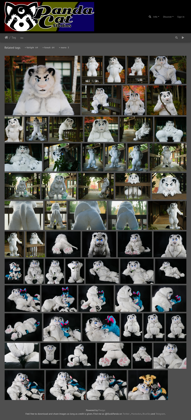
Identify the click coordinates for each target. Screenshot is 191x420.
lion (21, 38)
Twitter (126, 413)
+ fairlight (31, 47)
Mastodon (136, 413)
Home (6, 37)
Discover (167, 16)
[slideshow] (183, 38)
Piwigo (101, 410)
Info (155, 16)
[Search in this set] (176, 38)
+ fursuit (48, 47)
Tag (13, 37)
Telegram (160, 413)
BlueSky (147, 413)
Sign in (180, 16)
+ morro (64, 47)
